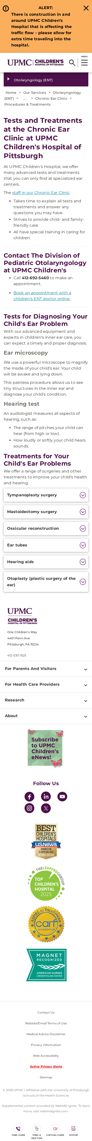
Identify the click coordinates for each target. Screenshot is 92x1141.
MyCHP (73, 1135)
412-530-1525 (16, 655)
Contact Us (46, 1012)
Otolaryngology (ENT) (33, 80)
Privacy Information (46, 1045)
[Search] (72, 62)
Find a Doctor (36, 1137)
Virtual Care (55, 1135)
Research (14, 700)
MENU (84, 56)
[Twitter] (46, 808)
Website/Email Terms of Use (46, 1023)
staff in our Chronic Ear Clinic (41, 192)
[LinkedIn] (46, 797)
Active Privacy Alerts (46, 1066)
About (11, 715)
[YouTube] (62, 797)
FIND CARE (18, 1135)
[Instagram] (29, 809)
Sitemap (46, 1077)
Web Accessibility (46, 1056)
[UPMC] (35, 62)
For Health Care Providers (32, 684)
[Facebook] (29, 797)
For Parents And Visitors (30, 668)
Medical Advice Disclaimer (46, 1034)
